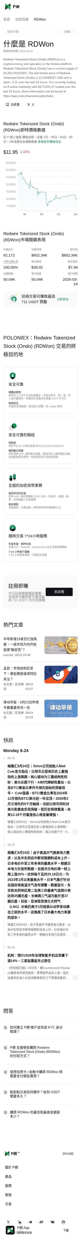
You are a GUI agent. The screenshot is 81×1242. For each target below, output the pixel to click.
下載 (66, 1230)
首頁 (6, 19)
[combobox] (31, 31)
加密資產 (22, 19)
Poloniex (18, 7)
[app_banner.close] (75, 1225)
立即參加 (63, 299)
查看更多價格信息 (49, 141)
